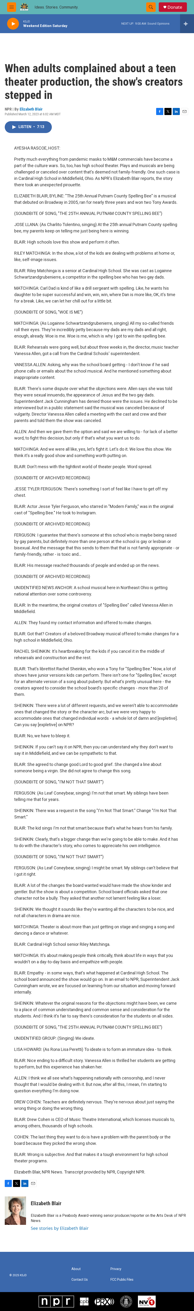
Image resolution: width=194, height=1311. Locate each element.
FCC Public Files (121, 1279)
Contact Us (79, 1279)
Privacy (115, 1269)
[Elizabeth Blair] (15, 1210)
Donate (175, 7)
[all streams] (187, 23)
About (76, 1269)
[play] (13, 24)
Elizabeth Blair (31, 109)
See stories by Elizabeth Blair (59, 1228)
